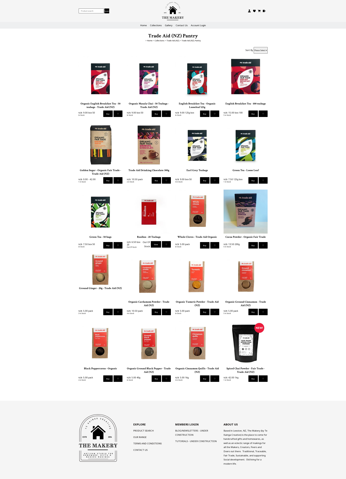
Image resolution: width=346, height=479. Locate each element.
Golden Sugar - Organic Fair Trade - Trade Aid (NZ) (100, 172)
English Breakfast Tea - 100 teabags (245, 103)
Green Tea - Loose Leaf (246, 170)
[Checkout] (264, 11)
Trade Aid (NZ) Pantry (191, 40)
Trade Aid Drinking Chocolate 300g (148, 170)
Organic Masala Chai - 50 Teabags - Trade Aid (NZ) (149, 105)
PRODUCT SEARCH (143, 430)
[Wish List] (254, 11)
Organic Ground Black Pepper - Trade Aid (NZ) (149, 370)
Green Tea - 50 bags (100, 237)
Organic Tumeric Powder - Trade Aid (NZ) (197, 303)
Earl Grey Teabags (197, 170)
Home (143, 25)
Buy (107, 114)
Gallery (168, 25)
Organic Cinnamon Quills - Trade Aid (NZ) (197, 370)
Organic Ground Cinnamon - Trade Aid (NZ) (245, 303)
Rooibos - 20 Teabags (149, 237)
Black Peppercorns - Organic (100, 368)
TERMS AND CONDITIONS (147, 443)
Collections (156, 25)
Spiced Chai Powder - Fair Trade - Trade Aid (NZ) (246, 370)
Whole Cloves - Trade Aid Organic (197, 237)
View (156, 244)
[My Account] (249, 11)
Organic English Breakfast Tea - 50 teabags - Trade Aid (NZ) (100, 105)
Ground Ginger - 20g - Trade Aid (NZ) (100, 288)
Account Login (198, 25)
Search (106, 11)
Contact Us (182, 25)
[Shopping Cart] (259, 11)
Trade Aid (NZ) (173, 40)
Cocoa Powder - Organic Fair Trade (245, 237)
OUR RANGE (140, 437)
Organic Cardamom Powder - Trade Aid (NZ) (148, 303)
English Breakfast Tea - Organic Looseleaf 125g (197, 105)
